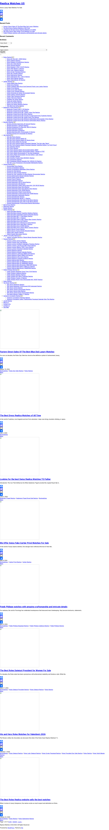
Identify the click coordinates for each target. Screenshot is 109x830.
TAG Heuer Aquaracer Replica (15, 284)
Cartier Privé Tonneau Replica (15, 91)
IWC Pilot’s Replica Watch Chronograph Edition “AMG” (22, 150)
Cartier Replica (7, 81)
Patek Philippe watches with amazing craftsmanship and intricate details (25, 33)
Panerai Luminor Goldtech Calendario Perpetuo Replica (23, 244)
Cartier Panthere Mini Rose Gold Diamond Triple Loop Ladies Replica (27, 86)
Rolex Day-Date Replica (14, 64)
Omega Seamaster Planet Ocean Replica (19, 192)
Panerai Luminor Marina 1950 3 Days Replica (20, 247)
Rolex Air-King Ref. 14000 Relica (16, 59)
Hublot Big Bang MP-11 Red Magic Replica (19, 216)
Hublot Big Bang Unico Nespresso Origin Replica (21, 223)
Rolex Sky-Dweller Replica (15, 73)
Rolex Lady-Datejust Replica (15, 70)
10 (13, 822)
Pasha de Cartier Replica (14, 101)
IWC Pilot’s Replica (12, 148)
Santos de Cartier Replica (14, 102)
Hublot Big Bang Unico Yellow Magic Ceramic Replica (22, 227)
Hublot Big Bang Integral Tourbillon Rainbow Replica (22, 213)
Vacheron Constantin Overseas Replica (18, 297)
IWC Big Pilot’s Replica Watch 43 (16, 138)
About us (6, 302)
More (1, 372)
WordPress (11, 828)
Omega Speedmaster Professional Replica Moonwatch (23, 203)
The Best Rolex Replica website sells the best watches (25, 799)
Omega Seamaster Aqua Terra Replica (18, 187)
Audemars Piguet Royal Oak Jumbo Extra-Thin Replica (23, 117)
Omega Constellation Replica (15, 168)
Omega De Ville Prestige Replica (16, 172)
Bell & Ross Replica (9, 205)
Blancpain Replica (8, 206)
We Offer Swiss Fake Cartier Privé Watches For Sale (19, 31)
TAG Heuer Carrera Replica (14, 288)
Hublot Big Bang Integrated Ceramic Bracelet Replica (22, 214)
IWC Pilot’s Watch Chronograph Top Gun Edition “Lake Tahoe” (25, 155)
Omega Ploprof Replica (14, 179)
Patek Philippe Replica (10, 270)
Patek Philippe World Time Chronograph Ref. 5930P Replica (24, 279)
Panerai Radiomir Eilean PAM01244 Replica (20, 255)
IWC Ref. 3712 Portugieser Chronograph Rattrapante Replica (25, 163)
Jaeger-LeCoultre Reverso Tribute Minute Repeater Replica (24, 237)
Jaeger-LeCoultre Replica (11, 235)
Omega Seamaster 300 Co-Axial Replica (19, 182)
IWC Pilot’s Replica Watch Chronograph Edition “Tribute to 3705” (26, 151)
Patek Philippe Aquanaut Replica (18, 626)
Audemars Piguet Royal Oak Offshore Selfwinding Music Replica (26, 120)
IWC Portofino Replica (13, 156)
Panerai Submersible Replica (15, 260)
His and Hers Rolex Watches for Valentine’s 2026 (23, 734)
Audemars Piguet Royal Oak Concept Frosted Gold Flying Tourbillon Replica (29, 116)
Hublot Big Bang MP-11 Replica (16, 218)
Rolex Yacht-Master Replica (15, 78)
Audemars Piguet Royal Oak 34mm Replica (19, 114)
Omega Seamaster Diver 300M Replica (18, 190)
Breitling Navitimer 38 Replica (15, 130)
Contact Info (7, 304)
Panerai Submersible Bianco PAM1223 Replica (21, 266)
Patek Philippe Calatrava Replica (16, 273)
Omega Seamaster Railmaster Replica (18, 195)
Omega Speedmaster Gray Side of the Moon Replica (22, 201)
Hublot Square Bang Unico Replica (17, 234)
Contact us (6, 306)
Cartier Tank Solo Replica (14, 98)
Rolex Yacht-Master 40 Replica (16, 80)
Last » (20, 822)
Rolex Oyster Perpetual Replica (16, 72)
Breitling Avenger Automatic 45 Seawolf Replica (21, 124)
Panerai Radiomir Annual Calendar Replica (19, 252)
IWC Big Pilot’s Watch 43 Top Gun (17, 142)
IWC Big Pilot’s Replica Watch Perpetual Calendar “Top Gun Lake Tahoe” (28, 143)
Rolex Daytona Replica (13, 65)
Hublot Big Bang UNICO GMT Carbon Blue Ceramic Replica (24, 219)
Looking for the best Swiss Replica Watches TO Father (19, 30)
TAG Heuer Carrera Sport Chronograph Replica (20, 292)
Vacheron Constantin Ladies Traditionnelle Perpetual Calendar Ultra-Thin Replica (30, 299)
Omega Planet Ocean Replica (15, 177)
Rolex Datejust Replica (13, 60)
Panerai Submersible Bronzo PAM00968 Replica (21, 268)
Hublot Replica (7, 209)
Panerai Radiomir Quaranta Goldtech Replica (20, 258)
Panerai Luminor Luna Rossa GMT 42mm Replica (21, 245)
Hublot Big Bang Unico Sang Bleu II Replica (19, 224)
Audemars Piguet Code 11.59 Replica (18, 109)
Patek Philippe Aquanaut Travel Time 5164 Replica (22, 271)
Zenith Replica (7, 301)
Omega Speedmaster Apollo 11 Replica (18, 198)
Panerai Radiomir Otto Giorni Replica (17, 257)
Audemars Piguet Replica (10, 107)
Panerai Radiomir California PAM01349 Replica (21, 253)
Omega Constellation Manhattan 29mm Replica (21, 169)
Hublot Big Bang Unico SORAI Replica (18, 226)
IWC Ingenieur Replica (13, 146)
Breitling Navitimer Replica (15, 129)
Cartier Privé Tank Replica (14, 90)
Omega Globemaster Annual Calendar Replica (20, 176)
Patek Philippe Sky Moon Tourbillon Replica (20, 276)
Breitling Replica (8, 122)
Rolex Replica (7, 57)
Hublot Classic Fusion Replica (16, 229)
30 (16, 822)
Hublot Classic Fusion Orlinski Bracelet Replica (21, 231)
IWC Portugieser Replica (14, 159)
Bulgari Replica (7, 208)
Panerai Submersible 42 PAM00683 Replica (20, 263)
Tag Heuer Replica (8, 283)
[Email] (54, 16)
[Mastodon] (54, 14)
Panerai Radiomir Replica (14, 250)
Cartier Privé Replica (13, 88)
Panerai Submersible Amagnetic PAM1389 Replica (22, 265)
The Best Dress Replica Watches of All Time (16, 28)
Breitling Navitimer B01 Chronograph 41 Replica (21, 132)
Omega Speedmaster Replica (15, 197)
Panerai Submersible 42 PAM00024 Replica (20, 262)
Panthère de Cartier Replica (15, 99)
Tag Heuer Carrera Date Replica (16, 291)
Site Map (6, 307)
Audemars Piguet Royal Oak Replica (17, 111)
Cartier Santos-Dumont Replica (16, 94)
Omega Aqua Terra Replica (14, 166)
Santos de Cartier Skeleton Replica (17, 104)
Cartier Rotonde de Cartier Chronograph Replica (21, 93)
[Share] (54, 19)
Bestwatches (4, 371)
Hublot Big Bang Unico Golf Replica (17, 221)
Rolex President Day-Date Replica (72, 753)
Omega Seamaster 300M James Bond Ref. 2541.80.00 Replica (25, 185)
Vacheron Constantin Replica (11, 296)
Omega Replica (7, 164)
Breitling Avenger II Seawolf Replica (17, 125)
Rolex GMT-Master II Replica (15, 68)
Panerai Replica (8, 239)
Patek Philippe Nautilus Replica (16, 275)
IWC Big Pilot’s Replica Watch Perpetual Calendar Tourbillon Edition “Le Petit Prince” (32, 145)
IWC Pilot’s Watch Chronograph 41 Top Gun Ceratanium (23, 153)
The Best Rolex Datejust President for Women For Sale (25, 670)
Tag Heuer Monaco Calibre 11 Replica (18, 294)
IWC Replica (7, 135)
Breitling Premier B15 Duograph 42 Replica (19, 133)
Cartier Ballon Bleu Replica (14, 83)
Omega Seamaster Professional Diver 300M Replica (22, 193)
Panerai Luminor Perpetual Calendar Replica (20, 249)
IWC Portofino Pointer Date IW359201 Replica (20, 158)
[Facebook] (54, 11)
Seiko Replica (7, 281)
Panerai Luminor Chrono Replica (16, 241)
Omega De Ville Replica (14, 171)
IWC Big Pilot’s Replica (13, 137)
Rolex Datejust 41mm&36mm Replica (18, 62)
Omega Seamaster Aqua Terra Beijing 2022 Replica (22, 189)
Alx (22, 828)
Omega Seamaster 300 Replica (16, 184)
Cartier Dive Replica (13, 85)
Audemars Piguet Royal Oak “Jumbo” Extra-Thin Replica (23, 112)
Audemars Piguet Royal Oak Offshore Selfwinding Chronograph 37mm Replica (30, 119)
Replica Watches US (12, 3)
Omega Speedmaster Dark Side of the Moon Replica (22, 200)
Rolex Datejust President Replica (19, 689)
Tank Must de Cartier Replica (15, 106)
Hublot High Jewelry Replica (15, 232)
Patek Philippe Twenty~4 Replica (17, 278)
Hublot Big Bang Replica (14, 211)
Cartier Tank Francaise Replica (16, 96)
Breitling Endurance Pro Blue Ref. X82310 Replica (21, 127)
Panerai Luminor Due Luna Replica (17, 242)
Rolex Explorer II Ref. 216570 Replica (18, 67)
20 (14, 822)
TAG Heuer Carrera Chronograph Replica (18, 289)
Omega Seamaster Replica (15, 180)
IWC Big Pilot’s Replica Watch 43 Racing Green (20, 140)
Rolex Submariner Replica (14, 75)
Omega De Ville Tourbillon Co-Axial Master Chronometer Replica (26, 174)
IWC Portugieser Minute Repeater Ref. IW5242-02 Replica (24, 161)
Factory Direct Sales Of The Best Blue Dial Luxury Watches (20, 26)
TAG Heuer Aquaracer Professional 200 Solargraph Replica (24, 286)
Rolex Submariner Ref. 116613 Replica (18, 77)
